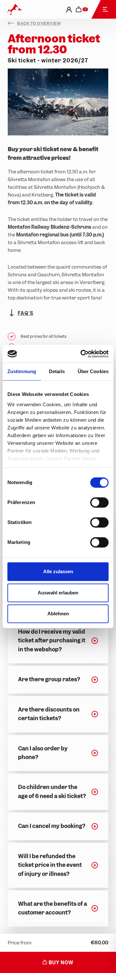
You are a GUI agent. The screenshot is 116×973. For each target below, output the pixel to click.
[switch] (99, 502)
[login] (69, 9)
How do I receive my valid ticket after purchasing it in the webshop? (51, 640)
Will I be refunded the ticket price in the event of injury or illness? (50, 865)
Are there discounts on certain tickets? (49, 714)
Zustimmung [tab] (21, 371)
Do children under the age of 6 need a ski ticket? (52, 791)
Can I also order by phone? (43, 753)
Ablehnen (58, 613)
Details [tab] (57, 371)
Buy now (60, 962)
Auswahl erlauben (58, 592)
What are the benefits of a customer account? (52, 908)
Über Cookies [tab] (93, 371)
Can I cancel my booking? (51, 826)
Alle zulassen (58, 571)
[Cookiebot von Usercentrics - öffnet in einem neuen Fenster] (82, 354)
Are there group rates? (49, 679)
